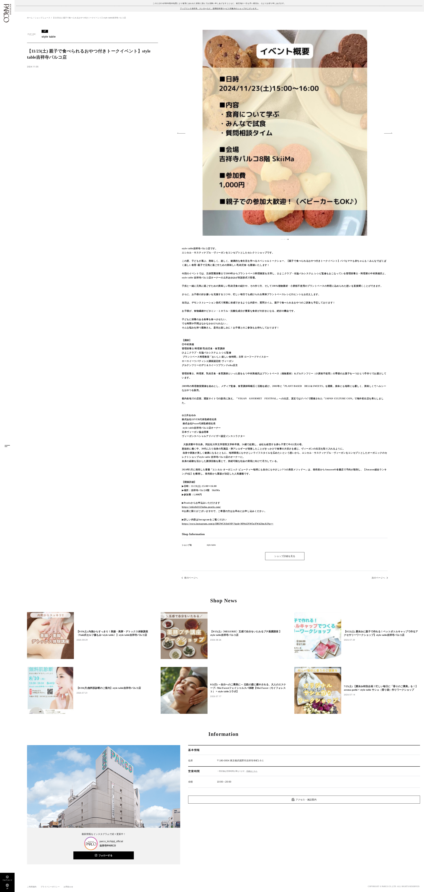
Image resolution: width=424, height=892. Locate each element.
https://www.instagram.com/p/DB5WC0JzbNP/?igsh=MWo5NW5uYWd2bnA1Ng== (227, 524)
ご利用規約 (32, 887)
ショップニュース (42, 18)
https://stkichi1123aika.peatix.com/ (201, 507)
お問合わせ (68, 887)
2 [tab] (283, 239)
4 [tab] (286, 239)
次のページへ (378, 578)
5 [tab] (288, 239)
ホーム (30, 18)
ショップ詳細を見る (284, 556)
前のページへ (191, 578)
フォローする (105, 855)
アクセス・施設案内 (306, 799)
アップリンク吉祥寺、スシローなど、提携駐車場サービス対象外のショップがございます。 (219, 8)
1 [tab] (281, 239)
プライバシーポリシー (50, 887)
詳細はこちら (251, 771)
